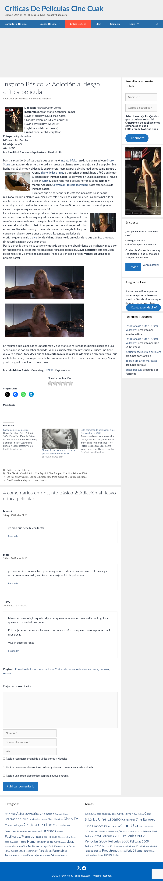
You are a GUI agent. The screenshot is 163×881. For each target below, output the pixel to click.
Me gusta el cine (136, 240)
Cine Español (41, 473)
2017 (108, 814)
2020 (13, 814)
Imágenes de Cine (48, 841)
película (126, 832)
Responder (13, 536)
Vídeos (55, 855)
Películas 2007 (96, 841)
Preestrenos (110, 850)
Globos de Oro (64, 837)
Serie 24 (131, 851)
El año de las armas (51, 172)
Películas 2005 (112, 836)
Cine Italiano (112, 826)
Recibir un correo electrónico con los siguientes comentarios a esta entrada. (50, 767)
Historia (22, 842)
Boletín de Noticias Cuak (143, 129)
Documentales (24, 831)
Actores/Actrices (28, 813)
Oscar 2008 (18, 851)
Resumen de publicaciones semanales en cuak (142, 124)
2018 (114, 814)
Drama (95, 832)
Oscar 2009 (32, 851)
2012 (87, 814)
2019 (7, 814)
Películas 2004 (93, 836)
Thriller (108, 855)
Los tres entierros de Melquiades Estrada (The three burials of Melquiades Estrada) (47, 477)
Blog (98, 24)
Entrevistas (36, 832)
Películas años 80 (149, 846)
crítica (88, 831)
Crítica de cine (78, 24)
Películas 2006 (80, 473)
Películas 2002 (136, 832)
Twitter (96, 876)
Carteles (32, 819)
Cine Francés (94, 826)
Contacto (115, 24)
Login (132, 24)
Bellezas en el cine (16, 819)
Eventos (60, 832)
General (103, 831)
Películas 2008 (118, 841)
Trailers (48, 856)
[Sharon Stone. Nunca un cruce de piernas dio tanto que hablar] (60, 439)
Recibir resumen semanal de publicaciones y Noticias (36, 758)
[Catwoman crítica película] (22, 440)
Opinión (53, 846)
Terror (100, 855)
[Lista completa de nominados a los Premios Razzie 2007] (100, 441)
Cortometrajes (14, 825)
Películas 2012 (121, 846)
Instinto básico (69, 160)
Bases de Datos (61, 814)
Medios (8, 847)
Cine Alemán (13, 473)
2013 (93, 814)
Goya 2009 (14, 842)
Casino (46, 180)
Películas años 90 (93, 851)
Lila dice (32, 237)
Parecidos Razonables (53, 850)
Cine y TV (71, 819)
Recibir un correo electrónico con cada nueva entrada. (37, 775)
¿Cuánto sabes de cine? (143, 307)
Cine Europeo (55, 473)
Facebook (107, 876)
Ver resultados (150, 265)
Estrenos (26, 470)
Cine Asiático (139, 814)
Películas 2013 (134, 846)
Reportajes (33, 855)
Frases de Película (46, 836)
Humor (32, 841)
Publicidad (22, 855)
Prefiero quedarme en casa (142, 244)
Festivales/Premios (19, 836)
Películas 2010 (93, 846)
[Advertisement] (81, 52)
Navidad (111, 832)
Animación (48, 814)
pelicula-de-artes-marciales (141, 361)
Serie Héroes (144, 851)
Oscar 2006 (63, 847)
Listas (70, 841)
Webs (63, 855)
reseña (123, 851)
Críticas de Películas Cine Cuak (54, 9)
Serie (42, 856)
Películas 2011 (108, 846)
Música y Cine (19, 846)
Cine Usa (67, 473)
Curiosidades (61, 825)
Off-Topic (44, 847)
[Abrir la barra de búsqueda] (157, 24)
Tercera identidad (77, 185)
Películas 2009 (139, 841)
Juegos (63, 842)
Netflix (118, 831)
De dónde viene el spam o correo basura (26, 480)
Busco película (133, 369)
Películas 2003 (150, 832)
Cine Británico (27, 473)
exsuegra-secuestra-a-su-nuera (143, 352)
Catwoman (59, 185)
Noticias (33, 846)
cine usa (142, 827)
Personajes (11, 855)
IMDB (50, 370)
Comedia (149, 827)
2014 (104, 814)
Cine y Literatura (55, 819)
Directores (11, 831)
